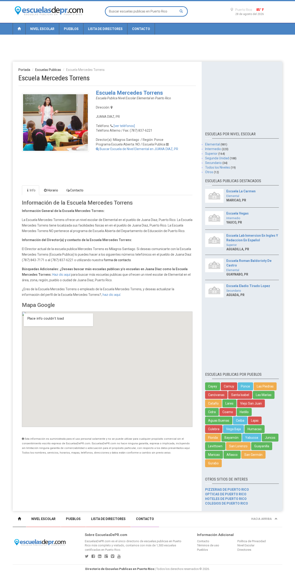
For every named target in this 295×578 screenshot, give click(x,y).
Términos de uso (208, 545)
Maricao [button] (214, 455)
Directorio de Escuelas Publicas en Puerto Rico (119, 569)
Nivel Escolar (42, 29)
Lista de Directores (105, 29)
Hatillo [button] (244, 412)
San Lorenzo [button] (238, 446)
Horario (52, 190)
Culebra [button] (213, 429)
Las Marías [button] (263, 395)
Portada (24, 70)
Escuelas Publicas (48, 70)
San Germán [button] (253, 455)
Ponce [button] (245, 386)
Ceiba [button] (240, 420)
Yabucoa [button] (251, 437)
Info (32, 190)
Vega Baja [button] (233, 429)
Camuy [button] (229, 386)
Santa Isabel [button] (240, 395)
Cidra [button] (212, 412)
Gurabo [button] (213, 463)
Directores (244, 549)
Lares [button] (229, 403)
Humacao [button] (255, 429)
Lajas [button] (255, 420)
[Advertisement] (147, 47)
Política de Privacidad (251, 541)
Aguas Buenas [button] (218, 420)
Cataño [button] (213, 403)
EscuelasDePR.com (98, 541)
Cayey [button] (212, 386)
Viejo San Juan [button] (251, 403)
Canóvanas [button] (216, 395)
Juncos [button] (270, 437)
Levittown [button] (215, 446)
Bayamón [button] (231, 437)
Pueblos (71, 29)
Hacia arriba (261, 519)
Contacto (141, 29)
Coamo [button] (227, 412)
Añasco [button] (232, 455)
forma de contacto (117, 260)
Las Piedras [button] (265, 386)
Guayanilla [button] (261, 446)
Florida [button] (213, 437)
